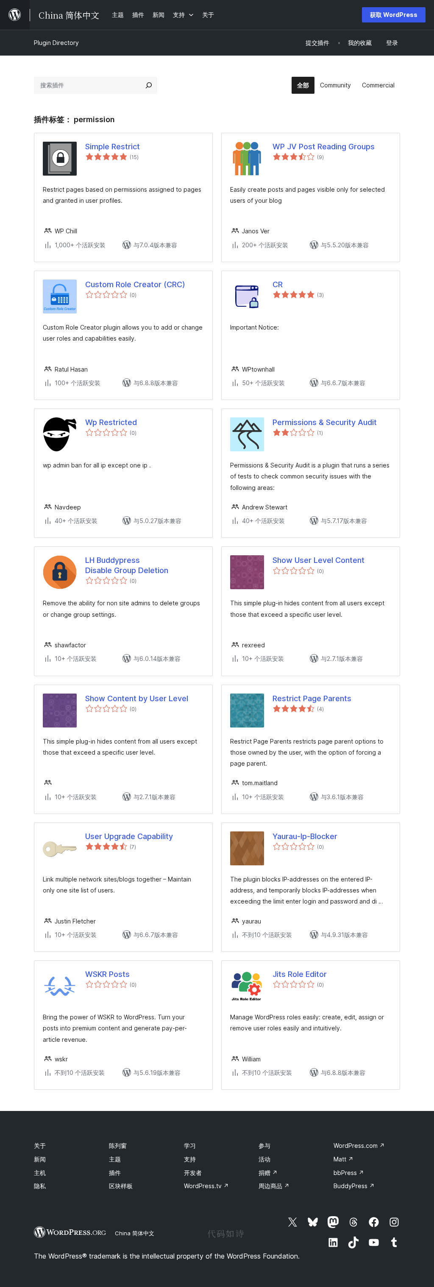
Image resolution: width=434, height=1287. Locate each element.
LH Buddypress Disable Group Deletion (126, 565)
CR (278, 284)
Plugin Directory (56, 42)
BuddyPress (354, 1185)
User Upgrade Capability (129, 836)
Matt (343, 1159)
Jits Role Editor (300, 974)
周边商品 (274, 1185)
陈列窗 (118, 1145)
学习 (190, 1145)
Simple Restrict (112, 146)
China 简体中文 (134, 1233)
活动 (264, 1159)
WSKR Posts (107, 974)
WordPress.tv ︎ (206, 1185)
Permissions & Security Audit (325, 422)
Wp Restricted (111, 422)
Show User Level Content (318, 560)
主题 (115, 1159)
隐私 (40, 1185)
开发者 (193, 1172)
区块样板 (121, 1185)
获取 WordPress (393, 14)
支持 (190, 1159)
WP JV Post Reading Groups (324, 146)
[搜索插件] (148, 85)
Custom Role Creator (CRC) (135, 284)
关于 (40, 1145)
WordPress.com (359, 1145)
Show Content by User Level (136, 698)
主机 (40, 1172)
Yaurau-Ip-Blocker (305, 836)
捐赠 (268, 1172)
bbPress (349, 1172)
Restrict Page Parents (312, 698)
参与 (264, 1145)
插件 (115, 1172)
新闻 (40, 1159)
